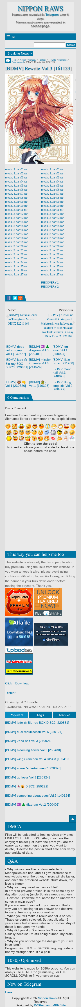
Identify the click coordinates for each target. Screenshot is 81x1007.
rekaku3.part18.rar (16, 238)
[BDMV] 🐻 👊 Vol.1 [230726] (15, 383)
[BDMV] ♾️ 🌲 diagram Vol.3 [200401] (39, 350)
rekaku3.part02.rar (16, 173)
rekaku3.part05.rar (16, 185)
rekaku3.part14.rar (16, 222)
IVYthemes (42, 1005)
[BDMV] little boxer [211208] (63, 361)
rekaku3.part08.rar (16, 197)
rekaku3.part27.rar (16, 274)
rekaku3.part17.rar (16, 234)
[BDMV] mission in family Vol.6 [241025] (40, 363)
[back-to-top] (72, 818)
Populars (16, 715)
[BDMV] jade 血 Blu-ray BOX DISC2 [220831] (37, 722)
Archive (64, 715)
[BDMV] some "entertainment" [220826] (33, 768)
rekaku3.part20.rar (16, 246)
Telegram (52, 14)
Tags (40, 715)
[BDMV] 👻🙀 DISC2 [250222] (26, 786)
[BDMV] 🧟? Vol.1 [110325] (39, 383)
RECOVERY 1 (50, 282)
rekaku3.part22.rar (16, 254)
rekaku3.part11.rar (16, 209)
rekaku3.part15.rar (16, 226)
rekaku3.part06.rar (16, 189)
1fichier (10, 693)
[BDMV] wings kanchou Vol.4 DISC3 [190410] (37, 759)
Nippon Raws (40, 8)
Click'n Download (17, 683)
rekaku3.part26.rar (16, 270)
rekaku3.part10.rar (16, 205)
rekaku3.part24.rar (16, 262)
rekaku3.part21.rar (16, 250)
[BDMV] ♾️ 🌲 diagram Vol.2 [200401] (32, 804)
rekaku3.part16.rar (16, 230)
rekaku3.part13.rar (16, 218)
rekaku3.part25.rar (16, 266)
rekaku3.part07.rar (16, 193)
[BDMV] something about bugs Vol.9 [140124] (37, 795)
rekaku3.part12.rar (16, 213)
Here (8, 992)
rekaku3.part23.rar (16, 258)
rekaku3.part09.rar (16, 201)
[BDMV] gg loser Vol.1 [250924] (60, 350)
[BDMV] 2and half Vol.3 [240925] (62, 372)
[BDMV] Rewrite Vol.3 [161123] (38, 68)
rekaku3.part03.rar (16, 177)
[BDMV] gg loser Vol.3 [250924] (27, 777)
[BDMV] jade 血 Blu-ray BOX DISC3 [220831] (16, 363)
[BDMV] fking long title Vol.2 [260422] (62, 385)
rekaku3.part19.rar (16, 242)
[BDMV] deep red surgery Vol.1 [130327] (15, 350)
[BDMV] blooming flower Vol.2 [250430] (33, 750)
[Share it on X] (15, 298)
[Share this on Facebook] (9, 298)
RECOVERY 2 (50, 286)
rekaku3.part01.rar (16, 169)
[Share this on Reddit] (20, 298)
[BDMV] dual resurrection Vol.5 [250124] (33, 732)
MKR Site (59, 1005)
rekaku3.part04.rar (16, 181)
